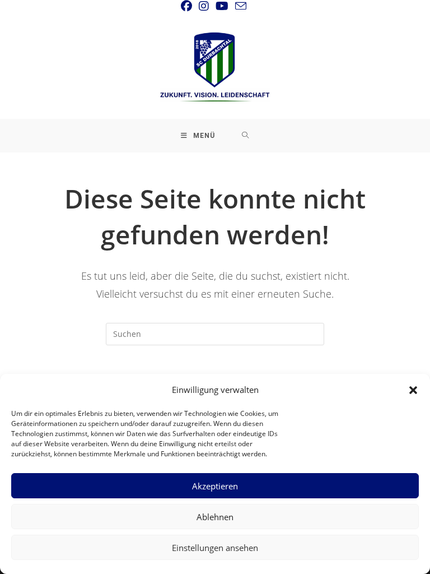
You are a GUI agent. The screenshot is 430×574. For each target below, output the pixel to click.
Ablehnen (215, 516)
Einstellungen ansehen (215, 547)
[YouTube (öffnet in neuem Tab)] (222, 6)
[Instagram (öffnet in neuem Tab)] (203, 6)
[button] (413, 390)
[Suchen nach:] (245, 135)
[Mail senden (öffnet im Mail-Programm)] (241, 6)
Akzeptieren (215, 486)
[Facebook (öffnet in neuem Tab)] (188, 6)
